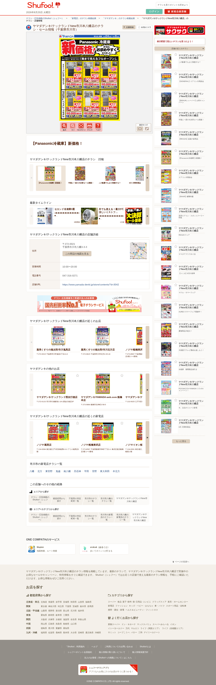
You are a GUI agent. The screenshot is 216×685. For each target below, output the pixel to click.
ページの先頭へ (181, 562)
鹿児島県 (89, 632)
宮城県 (66, 602)
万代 (128, 628)
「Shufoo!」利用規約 (75, 646)
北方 (39, 471)
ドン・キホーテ (129, 624)
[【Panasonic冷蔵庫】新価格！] (50, 173)
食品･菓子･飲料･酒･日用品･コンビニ (134, 602)
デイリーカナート (152, 632)
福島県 (88, 602)
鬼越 (58, 471)
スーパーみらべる (161, 624)
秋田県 (74, 602)
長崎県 (59, 632)
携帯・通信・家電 (116, 610)
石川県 (74, 611)
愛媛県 (59, 628)
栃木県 (83, 606)
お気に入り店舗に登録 (144, 27)
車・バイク (160, 606)
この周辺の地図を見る (77, 253)
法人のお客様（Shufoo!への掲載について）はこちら (108, 658)
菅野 (94, 471)
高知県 (66, 628)
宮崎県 (81, 632)
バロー (134, 632)
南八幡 (67, 471)
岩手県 (59, 602)
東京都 (44, 606)
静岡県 (51, 615)
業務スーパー (114, 624)
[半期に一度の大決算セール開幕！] (81, 173)
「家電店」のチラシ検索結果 (83, 18)
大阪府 (44, 619)
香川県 (51, 628)
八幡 (32, 471)
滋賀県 (66, 619)
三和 (140, 632)
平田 (86, 471)
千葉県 (68, 606)
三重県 (66, 615)
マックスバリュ (144, 624)
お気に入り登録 (77, 375)
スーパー (112, 602)
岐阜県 (59, 615)
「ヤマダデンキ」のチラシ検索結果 (118, 18)
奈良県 (74, 619)
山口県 (74, 624)
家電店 (111, 606)
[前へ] (31, 177)
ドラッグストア (159, 602)
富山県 (66, 611)
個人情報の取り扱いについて (112, 652)
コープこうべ (123, 632)
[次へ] (147, 177)
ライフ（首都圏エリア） (173, 628)
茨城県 (76, 606)
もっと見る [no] (181, 441)
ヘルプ (94, 646)
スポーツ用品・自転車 (176, 606)
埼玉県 (61, 606)
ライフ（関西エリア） (150, 628)
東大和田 (105, 471)
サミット (112, 632)
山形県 (81, 602)
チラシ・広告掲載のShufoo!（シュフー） (45, 18)
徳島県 (44, 628)
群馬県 (90, 606)
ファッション (121, 606)
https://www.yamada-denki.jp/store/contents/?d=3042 (90, 284)
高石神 (77, 471)
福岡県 (44, 632)
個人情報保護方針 (140, 652)
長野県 (51, 611)
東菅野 (48, 471)
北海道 (44, 602)
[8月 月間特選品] (141, 173)
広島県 (51, 624)
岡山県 (44, 624)
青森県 (51, 602)
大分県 (74, 632)
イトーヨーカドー (116, 628)
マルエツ (135, 628)
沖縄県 (98, 632)
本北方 (116, 471)
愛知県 (44, 615)
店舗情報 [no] (129, 27)
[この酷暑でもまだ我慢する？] (111, 173)
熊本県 (66, 632)
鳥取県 (59, 624)
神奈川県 (52, 606)
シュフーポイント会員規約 (80, 652)
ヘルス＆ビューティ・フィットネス (142, 610)
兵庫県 (51, 619)
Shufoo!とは (145, 646)
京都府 (59, 619)
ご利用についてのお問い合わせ (118, 646)
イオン (173, 624)
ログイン (154, 11)
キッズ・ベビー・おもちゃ (141, 606)
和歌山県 (82, 619)
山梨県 (44, 611)
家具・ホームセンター (178, 602)
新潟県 (59, 611)
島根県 (66, 624)
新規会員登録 (177, 11)
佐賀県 (51, 632)
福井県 (81, 611)
